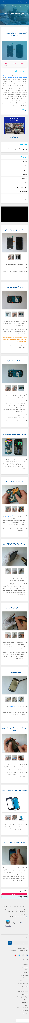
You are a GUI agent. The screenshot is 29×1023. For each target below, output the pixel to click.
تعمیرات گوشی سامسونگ (22, 1008)
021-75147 (5, 2)
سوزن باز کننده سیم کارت (22, 191)
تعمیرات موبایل (24, 975)
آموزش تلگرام (25, 994)
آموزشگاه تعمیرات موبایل (22, 997)
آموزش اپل (25, 1000)
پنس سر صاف (24, 178)
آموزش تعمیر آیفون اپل (23, 983)
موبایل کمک (24, 5)
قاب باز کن (25, 161)
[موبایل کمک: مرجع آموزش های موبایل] (21, 2)
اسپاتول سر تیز (24, 170)
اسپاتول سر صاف (24, 166)
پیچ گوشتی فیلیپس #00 (22, 200)
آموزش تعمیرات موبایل (16, 5)
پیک (26, 195)
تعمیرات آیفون (25, 1010)
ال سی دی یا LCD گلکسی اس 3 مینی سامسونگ (17, 149)
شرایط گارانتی (25, 967)
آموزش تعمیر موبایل (23, 981)
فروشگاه (26, 970)
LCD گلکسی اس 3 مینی (10, 516)
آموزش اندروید (25, 1005)
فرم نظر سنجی (25, 1002)
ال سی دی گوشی (12, 706)
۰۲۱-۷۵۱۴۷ (22, 915)
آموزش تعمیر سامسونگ (23, 991)
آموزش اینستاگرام (24, 989)
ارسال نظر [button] (14, 894)
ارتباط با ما (25, 978)
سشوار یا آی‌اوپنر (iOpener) (21, 187)
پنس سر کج (25, 174)
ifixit (23, 110)
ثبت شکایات (25, 973)
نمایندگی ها (25, 964)
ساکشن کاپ (24, 183)
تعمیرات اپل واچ (24, 1013)
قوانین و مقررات (24, 986)
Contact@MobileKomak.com (17, 917)
